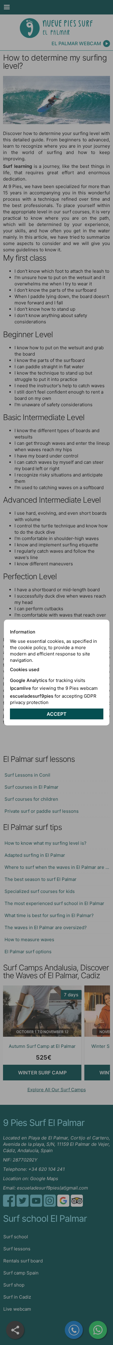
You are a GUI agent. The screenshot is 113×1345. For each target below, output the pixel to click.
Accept (57, 714)
